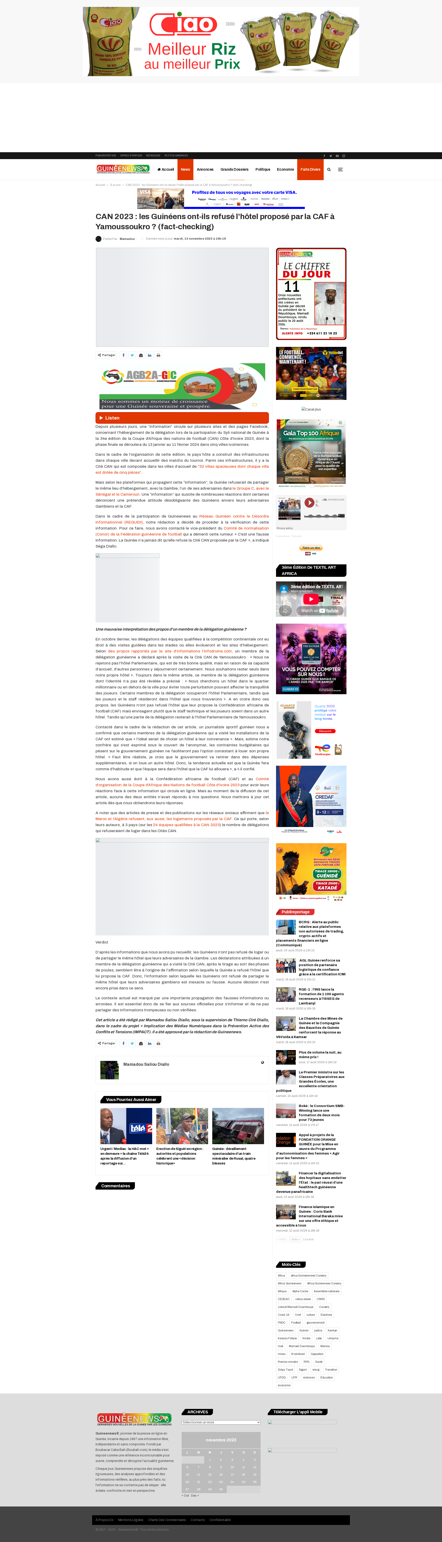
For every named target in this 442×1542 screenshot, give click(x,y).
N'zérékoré (298, 1354)
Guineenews (286, 1330)
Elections (326, 1314)
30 (221, 1489)
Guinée (303, 1330)
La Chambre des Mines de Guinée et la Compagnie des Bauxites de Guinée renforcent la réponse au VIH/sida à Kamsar (309, 1028)
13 (187, 1474)
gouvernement (316, 1322)
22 (210, 1482)
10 (232, 1467)
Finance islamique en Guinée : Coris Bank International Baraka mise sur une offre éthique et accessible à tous (309, 1216)
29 (210, 1489)
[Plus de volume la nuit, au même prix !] (286, 1057)
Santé (319, 1361)
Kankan (332, 1330)
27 (187, 1489)
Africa (281, 1275)
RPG (306, 1361)
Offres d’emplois (131, 155)
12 (254, 1467)
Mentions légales (130, 1520)
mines (281, 1354)
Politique (263, 169)
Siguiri (303, 1369)
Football (296, 1322)
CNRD (321, 1299)
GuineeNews (283, 536)
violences (309, 1377)
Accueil (167, 169)
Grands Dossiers (235, 169)
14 (198, 1474)
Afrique (282, 1291)
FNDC (281, 1322)
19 (254, 1474)
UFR (294, 1377)
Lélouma (333, 1338)
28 (199, 1489)
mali (280, 1346)
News (185, 169)
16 (221, 1474)
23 (221, 1482)
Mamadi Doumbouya (302, 1346)
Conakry (324, 1307)
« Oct (185, 1495)
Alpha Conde (300, 1291)
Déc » (195, 1495)
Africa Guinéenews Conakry (324, 1283)
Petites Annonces (176, 155)
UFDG (282, 1377)
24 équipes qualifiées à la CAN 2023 (186, 825)
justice (318, 1330)
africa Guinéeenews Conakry (308, 1275)
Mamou (325, 1346)
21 (198, 1482)
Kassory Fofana (287, 1338)
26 (255, 1482)
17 (232, 1474)
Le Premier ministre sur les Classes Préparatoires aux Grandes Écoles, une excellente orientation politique (310, 1081)
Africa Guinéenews (289, 1283)
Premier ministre (288, 1361)
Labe (319, 1338)
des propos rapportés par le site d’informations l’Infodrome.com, (170, 651)
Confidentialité (220, 1520)
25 (243, 1482)
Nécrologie (153, 155)
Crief (298, 1314)
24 (232, 1482)
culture (310, 1314)
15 (210, 1474)
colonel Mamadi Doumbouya (295, 1307)
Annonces (205, 169)
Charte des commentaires (167, 1520)
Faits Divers (310, 169)
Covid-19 (283, 1314)
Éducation (326, 1377)
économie (284, 1385)
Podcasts (297, 536)
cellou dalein (303, 1299)
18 (243, 1474)
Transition (331, 1369)
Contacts (198, 1520)
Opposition (317, 1354)
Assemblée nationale (326, 1291)
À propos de (104, 1520)
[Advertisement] (221, 117)
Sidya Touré (285, 1369)
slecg (315, 1369)
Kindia (306, 1338)
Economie (285, 169)
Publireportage (106, 155)
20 (187, 1482)
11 (243, 1467)
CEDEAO (284, 1299)
